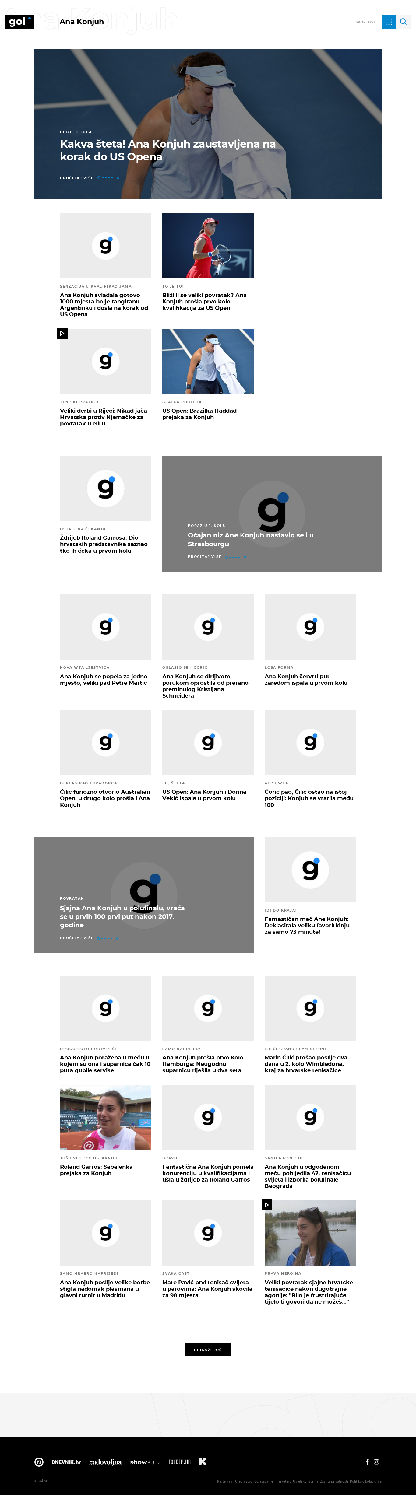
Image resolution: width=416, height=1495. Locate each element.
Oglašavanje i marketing (272, 1481)
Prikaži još (208, 1350)
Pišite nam (225, 1481)
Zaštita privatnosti (334, 1481)
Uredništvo (243, 1481)
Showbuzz (145, 1464)
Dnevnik (66, 1464)
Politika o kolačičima (366, 1481)
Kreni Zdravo (202, 1464)
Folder (180, 1464)
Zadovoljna (105, 1464)
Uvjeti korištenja (305, 1481)
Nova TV (39, 1464)
